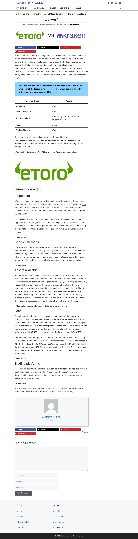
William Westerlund (31, 25)
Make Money (21, 8)
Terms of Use (22, 527)
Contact (19, 517)
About (78, 8)
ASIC (20, 207)
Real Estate (58, 527)
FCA (84, 204)
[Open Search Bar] (120, 8)
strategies (50, 391)
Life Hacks (64, 8)
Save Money (39, 8)
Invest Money (59, 522)
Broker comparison (48, 25)
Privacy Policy (22, 522)
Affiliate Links (74, 24)
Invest (53, 8)
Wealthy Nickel (29, 2)
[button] (38, 189)
